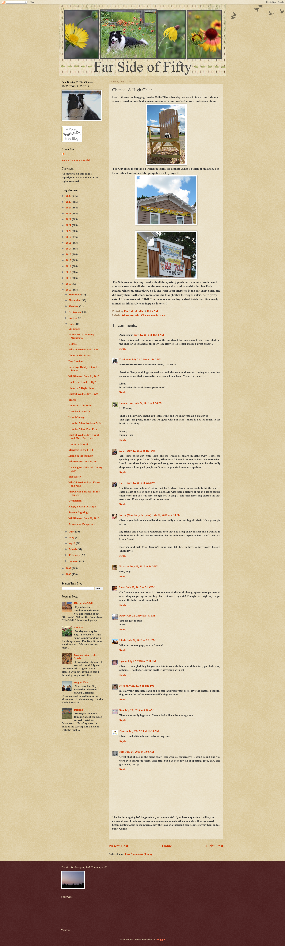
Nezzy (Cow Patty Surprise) (135, 515)
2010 (69, 289)
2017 (69, 248)
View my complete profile (76, 159)
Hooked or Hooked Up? (82, 382)
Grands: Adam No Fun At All (85, 423)
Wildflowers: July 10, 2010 (83, 461)
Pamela (123, 731)
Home (167, 846)
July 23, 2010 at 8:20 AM (139, 710)
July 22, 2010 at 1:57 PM (141, 450)
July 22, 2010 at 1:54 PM (148, 403)
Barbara (124, 566)
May (72, 537)
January (74, 560)
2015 (69, 260)
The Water (74, 476)
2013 (69, 272)
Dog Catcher (75, 361)
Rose (122, 685)
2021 (69, 225)
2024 (69, 207)
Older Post (214, 846)
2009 (69, 568)
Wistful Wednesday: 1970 (83, 349)
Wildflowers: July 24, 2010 (83, 376)
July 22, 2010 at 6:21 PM (141, 640)
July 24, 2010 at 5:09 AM (139, 751)
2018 (69, 242)
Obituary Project (78, 444)
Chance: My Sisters (79, 355)
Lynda (123, 661)
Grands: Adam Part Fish (82, 429)
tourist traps (158, 315)
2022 (69, 219)
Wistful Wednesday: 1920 (83, 393)
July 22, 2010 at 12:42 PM (146, 359)
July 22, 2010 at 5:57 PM (140, 615)
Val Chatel (74, 328)
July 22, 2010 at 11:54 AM (149, 334)
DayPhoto (125, 359)
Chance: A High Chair (81, 388)
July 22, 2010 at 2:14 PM (166, 515)
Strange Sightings (78, 512)
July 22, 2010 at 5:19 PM (140, 587)
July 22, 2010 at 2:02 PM (141, 482)
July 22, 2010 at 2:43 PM (144, 566)
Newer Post (118, 846)
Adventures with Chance (135, 315)
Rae (121, 710)
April (72, 543)
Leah (122, 587)
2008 (69, 574)
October (74, 306)
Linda (122, 640)
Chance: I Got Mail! (80, 405)
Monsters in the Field (80, 449)
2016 (69, 254)
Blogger (160, 939)
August (73, 317)
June (72, 531)
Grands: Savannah (79, 411)
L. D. (122, 450)
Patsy (122, 615)
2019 (69, 236)
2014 (69, 266)
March (73, 549)
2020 (69, 230)
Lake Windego (76, 417)
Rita (121, 751)
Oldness (72, 343)
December (75, 294)
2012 (69, 277)
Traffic (72, 399)
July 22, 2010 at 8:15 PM (140, 685)
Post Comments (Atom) (138, 854)
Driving (78, 709)
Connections (75, 500)
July (72, 323)
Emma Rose (126, 403)
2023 (69, 213)
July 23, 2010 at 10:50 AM (144, 731)
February (75, 555)
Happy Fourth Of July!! (82, 506)
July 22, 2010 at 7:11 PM (142, 661)
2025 (69, 201)
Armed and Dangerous (81, 524)
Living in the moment (80, 455)
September (75, 312)
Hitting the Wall (83, 603)
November (75, 300)
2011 (69, 283)
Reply (122, 348)
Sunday (78, 627)
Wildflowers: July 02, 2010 (83, 518)
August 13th (81, 682)
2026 (69, 195)
